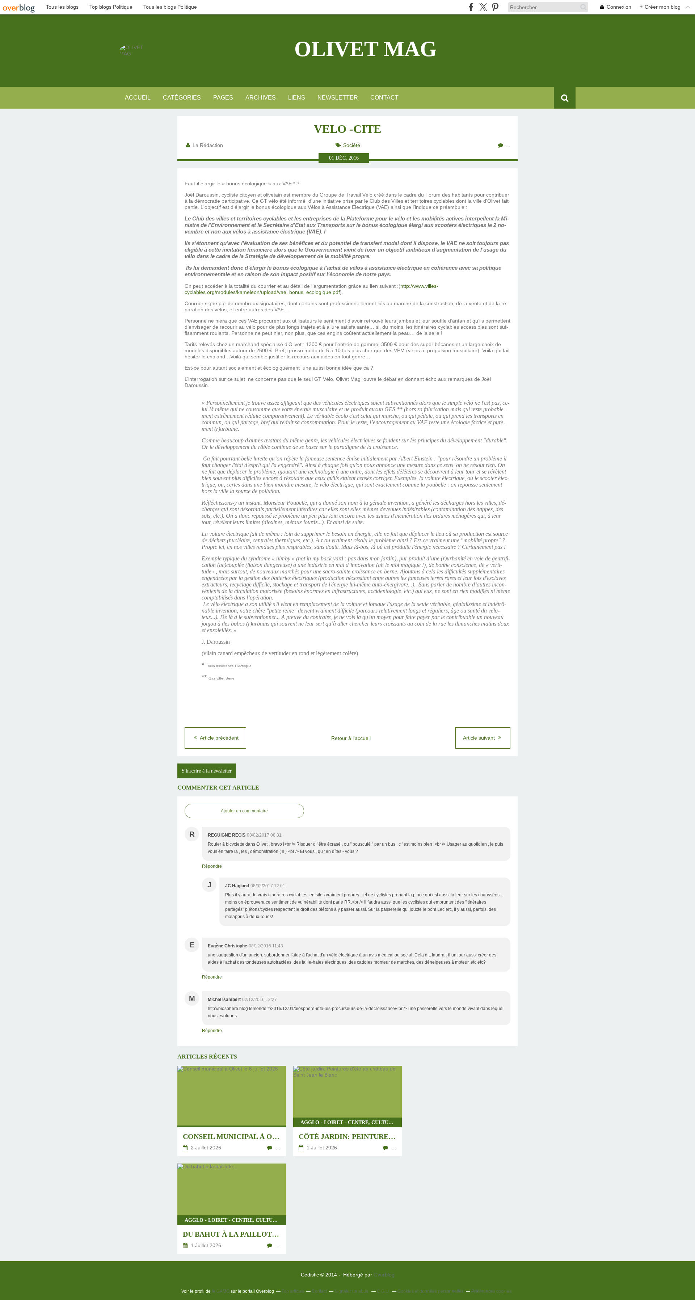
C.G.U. (383, 1291)
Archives (260, 97)
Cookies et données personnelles (430, 1291)
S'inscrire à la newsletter (207, 771)
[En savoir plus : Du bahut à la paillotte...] (231, 1209)
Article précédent (219, 738)
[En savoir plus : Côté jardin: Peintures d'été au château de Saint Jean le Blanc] (347, 1111)
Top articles (293, 1291)
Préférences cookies (491, 1291)
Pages (223, 97)
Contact (384, 97)
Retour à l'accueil (351, 738)
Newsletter (337, 97)
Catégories (182, 97)
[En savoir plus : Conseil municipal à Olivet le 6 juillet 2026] (231, 1111)
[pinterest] (495, 7)
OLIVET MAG (365, 49)
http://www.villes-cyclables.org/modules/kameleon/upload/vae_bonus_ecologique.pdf (311, 289)
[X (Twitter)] (483, 7)
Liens (296, 97)
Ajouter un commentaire (244, 810)
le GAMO (220, 1291)
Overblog (384, 1275)
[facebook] (471, 7)
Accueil (138, 97)
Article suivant (479, 738)
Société (351, 145)
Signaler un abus (351, 1291)
